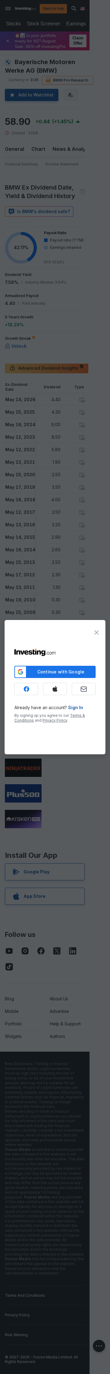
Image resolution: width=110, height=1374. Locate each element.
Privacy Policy (55, 720)
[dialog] (55, 687)
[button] (67, 8)
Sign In (75, 707)
